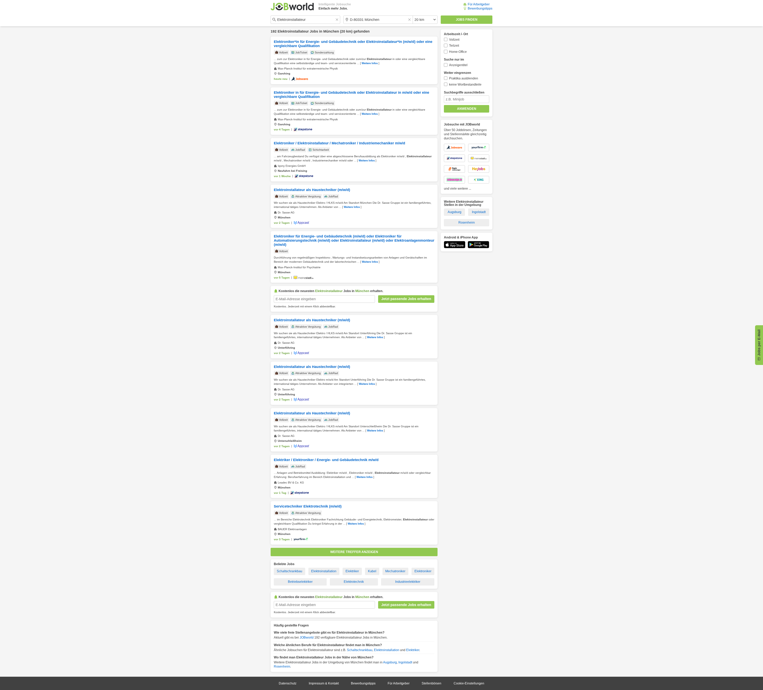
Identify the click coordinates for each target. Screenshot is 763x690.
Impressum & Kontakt (324, 683)
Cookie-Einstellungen (469, 683)
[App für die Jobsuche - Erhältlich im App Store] (454, 244)
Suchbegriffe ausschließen (464, 92)
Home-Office (458, 51)
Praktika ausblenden (463, 78)
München (331, 31)
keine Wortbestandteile (465, 84)
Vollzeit (454, 39)
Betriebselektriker (300, 581)
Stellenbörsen (431, 683)
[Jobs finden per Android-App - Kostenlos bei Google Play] (478, 244)
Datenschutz (287, 683)
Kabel (372, 571)
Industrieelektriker (407, 581)
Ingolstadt (405, 662)
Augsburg (390, 662)
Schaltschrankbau (289, 571)
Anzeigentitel (458, 65)
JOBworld (307, 637)
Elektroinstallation (323, 571)
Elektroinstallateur (293, 31)
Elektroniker (422, 571)
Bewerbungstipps (480, 8)
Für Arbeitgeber (479, 4)
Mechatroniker (395, 571)
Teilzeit (454, 45)
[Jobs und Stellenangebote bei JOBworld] (292, 6)
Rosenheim (282, 666)
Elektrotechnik (354, 581)
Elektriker (352, 571)
